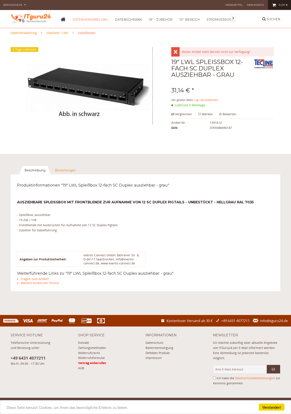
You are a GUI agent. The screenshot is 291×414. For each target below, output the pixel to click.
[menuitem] (234, 5)
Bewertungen (65, 170)
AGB (81, 368)
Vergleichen (183, 114)
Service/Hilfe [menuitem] (13, 4)
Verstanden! (271, 407)
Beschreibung (34, 170)
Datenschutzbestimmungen (255, 378)
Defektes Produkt (158, 353)
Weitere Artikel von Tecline (39, 283)
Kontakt (83, 343)
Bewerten (229, 114)
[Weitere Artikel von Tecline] (263, 66)
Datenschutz (154, 343)
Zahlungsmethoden (92, 348)
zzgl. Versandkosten (206, 100)
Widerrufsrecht (89, 353)
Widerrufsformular (91, 358)
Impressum (154, 358)
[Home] (63, 21)
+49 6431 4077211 (28, 358)
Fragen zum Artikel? (34, 279)
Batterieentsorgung (159, 348)
